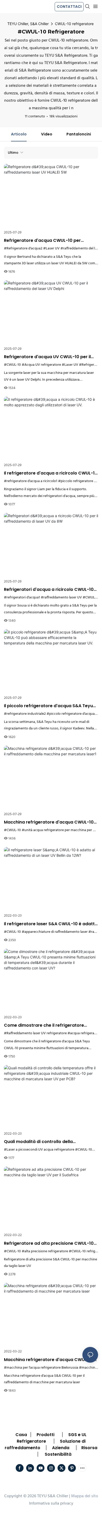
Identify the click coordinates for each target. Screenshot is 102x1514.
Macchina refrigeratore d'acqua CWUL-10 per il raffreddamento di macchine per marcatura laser (49, 1360)
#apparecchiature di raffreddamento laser (55, 932)
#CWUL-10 (12, 365)
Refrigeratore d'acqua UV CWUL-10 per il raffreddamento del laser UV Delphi (47, 357)
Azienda (60, 1448)
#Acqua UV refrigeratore (41, 365)
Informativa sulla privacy (51, 1503)
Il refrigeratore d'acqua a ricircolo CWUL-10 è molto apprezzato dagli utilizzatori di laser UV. (51, 473)
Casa (21, 1435)
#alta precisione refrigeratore (45, 1251)
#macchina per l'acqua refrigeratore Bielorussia (41, 1368)
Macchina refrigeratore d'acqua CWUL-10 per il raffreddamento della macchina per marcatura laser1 (49, 822)
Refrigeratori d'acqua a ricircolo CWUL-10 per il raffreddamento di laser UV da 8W (49, 589)
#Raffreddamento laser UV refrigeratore (35, 1033)
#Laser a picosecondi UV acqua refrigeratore (39, 1150)
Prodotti (45, 1435)
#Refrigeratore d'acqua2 (23, 248)
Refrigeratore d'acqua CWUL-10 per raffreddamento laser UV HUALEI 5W (42, 240)
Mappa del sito (84, 1496)
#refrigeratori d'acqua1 (22, 598)
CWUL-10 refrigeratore (74, 23)
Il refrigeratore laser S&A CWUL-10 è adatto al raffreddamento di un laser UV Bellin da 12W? (51, 924)
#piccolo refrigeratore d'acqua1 (71, 714)
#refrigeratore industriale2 (25, 714)
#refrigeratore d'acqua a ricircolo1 (30, 481)
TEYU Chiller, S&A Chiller (28, 23)
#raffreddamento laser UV (61, 598)
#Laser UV (51, 248)
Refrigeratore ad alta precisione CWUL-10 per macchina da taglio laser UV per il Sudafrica (49, 1243)
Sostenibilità (58, 1454)
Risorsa (89, 1448)
